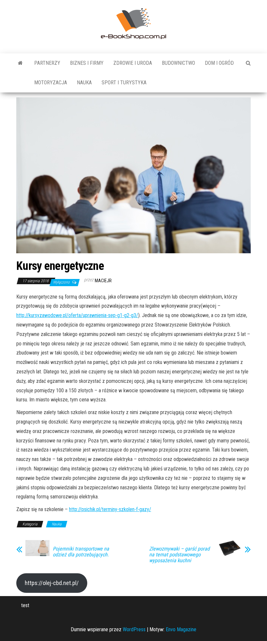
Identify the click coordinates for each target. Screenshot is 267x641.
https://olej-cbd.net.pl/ (52, 582)
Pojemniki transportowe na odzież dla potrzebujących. (81, 552)
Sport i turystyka (124, 82)
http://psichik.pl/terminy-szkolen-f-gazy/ (110, 509)
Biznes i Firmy (87, 63)
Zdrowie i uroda (132, 63)
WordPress (134, 629)
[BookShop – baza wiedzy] (20, 63)
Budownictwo (178, 63)
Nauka (84, 82)
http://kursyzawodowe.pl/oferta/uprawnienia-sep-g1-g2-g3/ (77, 315)
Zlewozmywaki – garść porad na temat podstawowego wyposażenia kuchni (179, 555)
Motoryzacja (50, 82)
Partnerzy (47, 63)
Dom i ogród (219, 63)
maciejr (103, 280)
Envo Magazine (181, 629)
